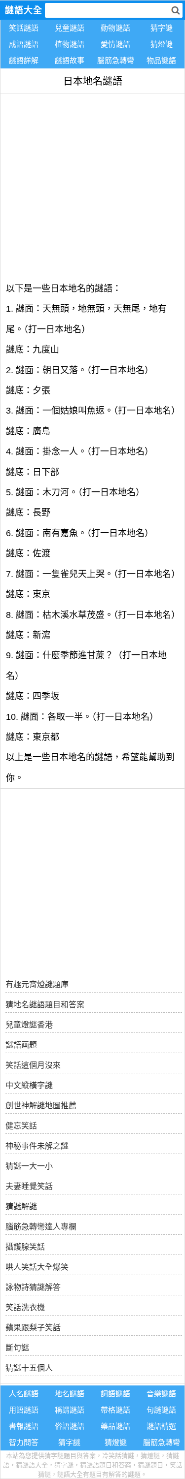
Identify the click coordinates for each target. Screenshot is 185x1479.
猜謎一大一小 (29, 1166)
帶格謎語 (115, 1410)
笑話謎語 (23, 28)
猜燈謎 (161, 44)
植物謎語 (69, 44)
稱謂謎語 (69, 1410)
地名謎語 (69, 1393)
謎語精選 (161, 1426)
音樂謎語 (161, 1393)
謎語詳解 (23, 60)
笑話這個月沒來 (33, 1065)
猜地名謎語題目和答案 (44, 1004)
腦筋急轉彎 (115, 60)
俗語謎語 (69, 1426)
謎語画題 (21, 1045)
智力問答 (23, 1442)
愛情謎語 (115, 44)
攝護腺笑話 (25, 1247)
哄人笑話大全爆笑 (37, 1267)
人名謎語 (23, 1393)
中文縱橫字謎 (29, 1085)
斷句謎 (17, 1348)
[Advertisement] (92, 186)
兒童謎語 (69, 28)
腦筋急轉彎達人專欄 (40, 1226)
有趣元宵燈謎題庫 (37, 984)
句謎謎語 (161, 1410)
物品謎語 (161, 60)
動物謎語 (115, 28)
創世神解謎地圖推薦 (40, 1105)
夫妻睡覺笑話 (29, 1186)
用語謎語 (23, 1410)
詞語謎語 (115, 1393)
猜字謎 (161, 28)
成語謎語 (23, 44)
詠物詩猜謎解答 (33, 1287)
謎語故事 (69, 60)
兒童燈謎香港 (29, 1025)
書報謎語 (23, 1426)
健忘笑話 (21, 1126)
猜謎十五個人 (29, 1368)
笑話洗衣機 (25, 1307)
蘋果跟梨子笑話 (33, 1327)
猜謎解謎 (21, 1206)
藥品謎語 (115, 1426)
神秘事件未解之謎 (37, 1146)
